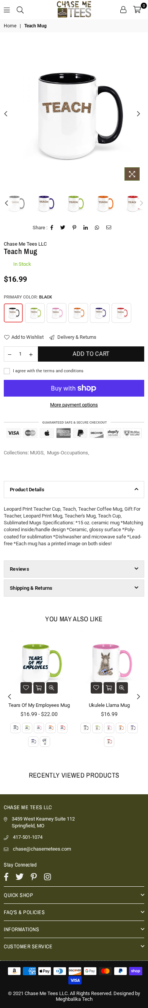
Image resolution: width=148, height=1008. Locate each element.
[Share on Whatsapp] (97, 227)
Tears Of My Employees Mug (39, 705)
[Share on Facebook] (52, 227)
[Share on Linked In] (86, 227)
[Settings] (123, 9)
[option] (74, 114)
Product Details (27, 489)
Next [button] (138, 114)
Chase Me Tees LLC (25, 244)
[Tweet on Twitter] (63, 227)
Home (10, 26)
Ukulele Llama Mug (109, 705)
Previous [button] (5, 114)
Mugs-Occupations (67, 453)
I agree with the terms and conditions (47, 370)
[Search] (20, 9)
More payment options (74, 405)
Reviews (19, 569)
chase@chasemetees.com (42, 849)
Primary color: (28, 297)
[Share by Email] (108, 227)
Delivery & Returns (76, 337)
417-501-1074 (28, 837)
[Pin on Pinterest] (75, 227)
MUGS (37, 453)
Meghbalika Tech (74, 999)
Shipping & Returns (31, 588)
